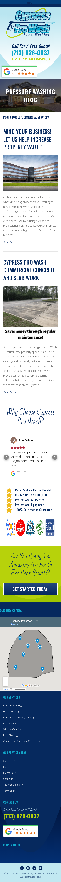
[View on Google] (13, 440)
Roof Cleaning (10, 735)
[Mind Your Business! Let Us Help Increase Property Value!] (30, 172)
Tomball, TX (9, 790)
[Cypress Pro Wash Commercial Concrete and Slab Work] (30, 313)
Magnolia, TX (9, 772)
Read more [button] (17, 465)
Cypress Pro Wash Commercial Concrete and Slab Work (29, 270)
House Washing (11, 711)
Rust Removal (10, 723)
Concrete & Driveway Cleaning (18, 717)
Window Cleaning (12, 729)
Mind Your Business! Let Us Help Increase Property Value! (27, 139)
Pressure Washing (12, 705)
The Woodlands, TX (13, 784)
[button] (6, 457)
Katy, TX (7, 767)
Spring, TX (8, 778)
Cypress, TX (9, 761)
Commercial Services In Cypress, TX (21, 741)
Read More (9, 242)
